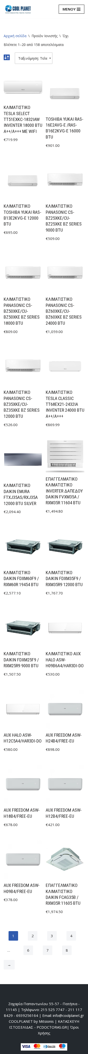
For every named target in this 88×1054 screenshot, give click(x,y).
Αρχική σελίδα (15, 35)
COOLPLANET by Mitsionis (31, 1021)
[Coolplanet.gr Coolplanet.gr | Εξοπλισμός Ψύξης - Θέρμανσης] (18, 9)
